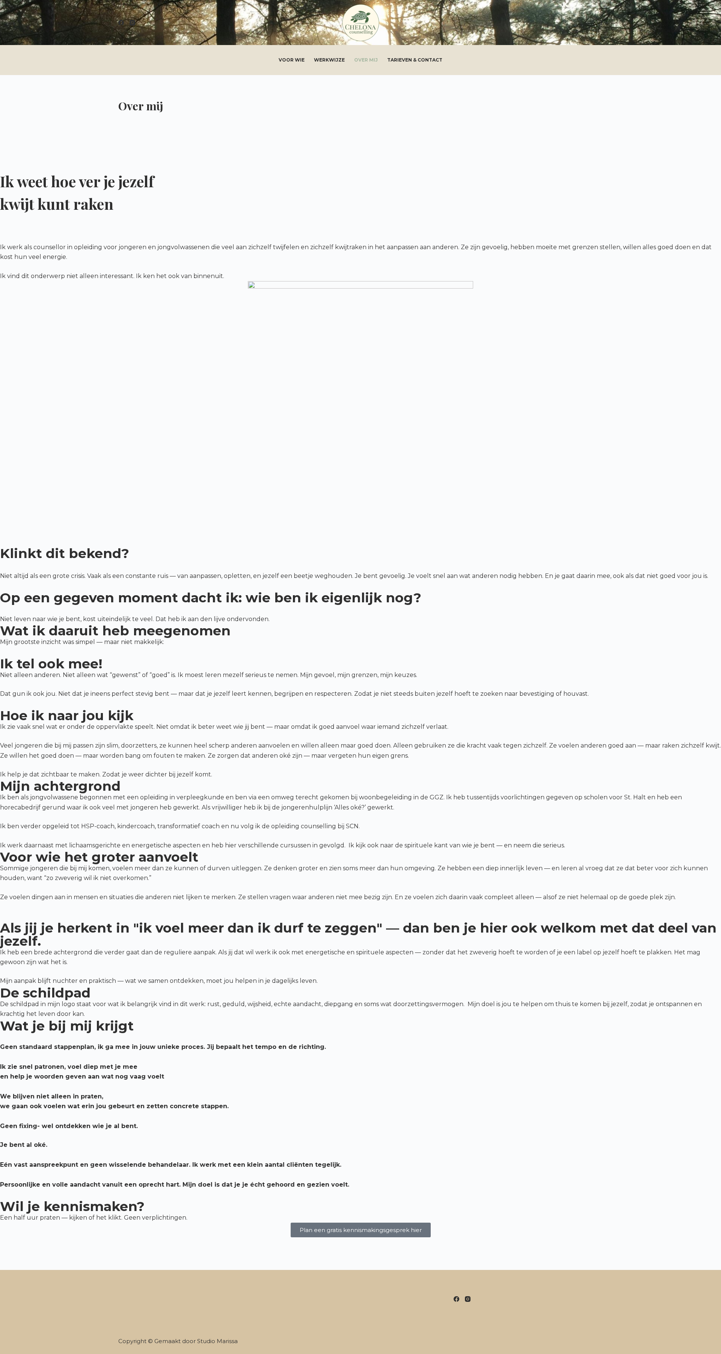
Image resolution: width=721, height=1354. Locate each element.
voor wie (292, 60)
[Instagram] (132, 23)
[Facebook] (121, 23)
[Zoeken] (600, 23)
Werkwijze (329, 60)
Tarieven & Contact (414, 60)
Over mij (366, 60)
